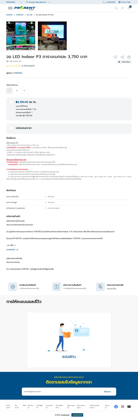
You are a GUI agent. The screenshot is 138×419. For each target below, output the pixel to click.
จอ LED (29, 15)
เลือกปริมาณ (12, 85)
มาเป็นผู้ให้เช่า (39, 406)
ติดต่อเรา (107, 406)
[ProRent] (116, 406)
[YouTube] (129, 406)
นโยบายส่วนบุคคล (81, 406)
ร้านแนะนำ (17, 406)
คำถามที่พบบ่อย (59, 406)
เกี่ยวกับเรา (30, 406)
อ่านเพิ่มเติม (10, 249)
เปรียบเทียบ (126, 62)
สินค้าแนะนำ (8, 406)
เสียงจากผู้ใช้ (70, 406)
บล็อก (24, 405)
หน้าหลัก (9, 15)
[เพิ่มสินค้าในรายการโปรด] (115, 57)
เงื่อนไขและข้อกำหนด (94, 406)
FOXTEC (18, 73)
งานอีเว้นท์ (19, 15)
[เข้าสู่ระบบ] (122, 8)
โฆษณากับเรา (49, 406)
